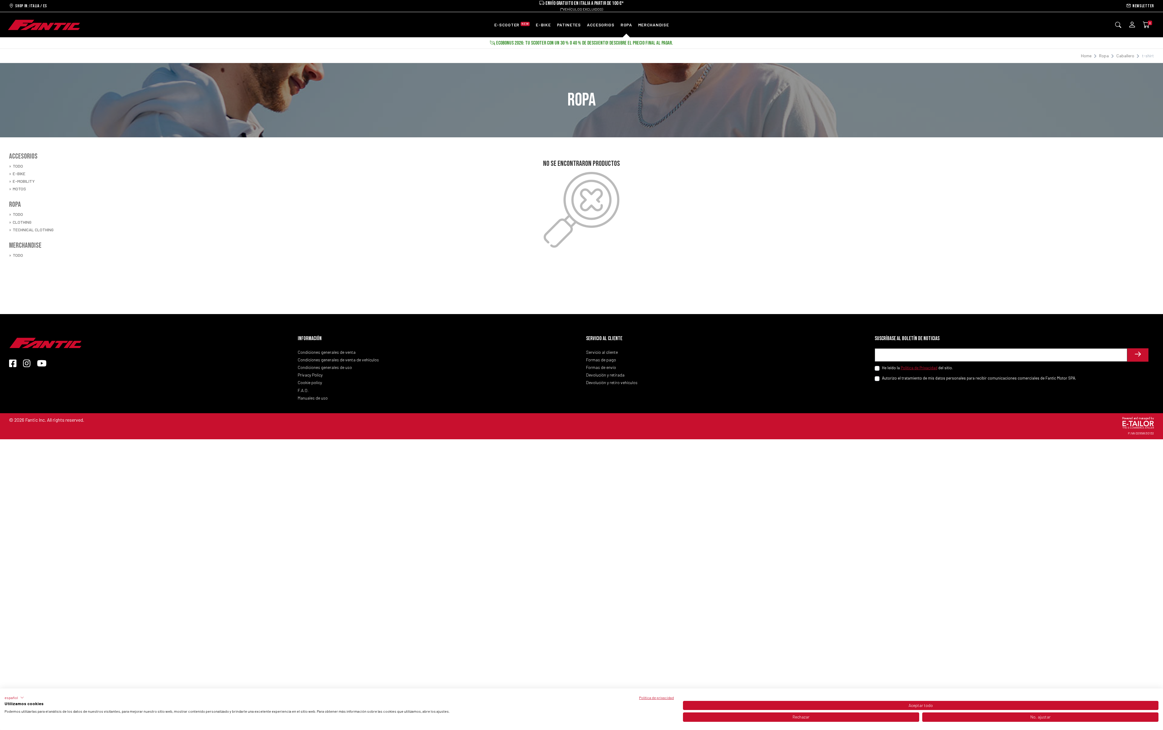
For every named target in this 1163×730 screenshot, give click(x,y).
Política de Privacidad (919, 367)
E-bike (19, 173)
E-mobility (24, 181)
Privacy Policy (310, 374)
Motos (19, 188)
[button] (14, 697)
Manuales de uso (313, 397)
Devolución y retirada (605, 374)
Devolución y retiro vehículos (612, 382)
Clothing (22, 222)
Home (1086, 55)
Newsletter (1142, 5)
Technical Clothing (33, 229)
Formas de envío (601, 367)
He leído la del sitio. (917, 367)
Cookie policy (310, 382)
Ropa (1104, 55)
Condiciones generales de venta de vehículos (338, 359)
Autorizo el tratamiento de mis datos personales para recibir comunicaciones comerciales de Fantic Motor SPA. (979, 377)
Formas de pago (601, 359)
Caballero (1125, 55)
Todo (18, 166)
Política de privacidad (656, 697)
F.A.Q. (303, 390)
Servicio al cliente (602, 352)
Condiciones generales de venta (327, 352)
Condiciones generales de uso (325, 367)
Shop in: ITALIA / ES (30, 5)
